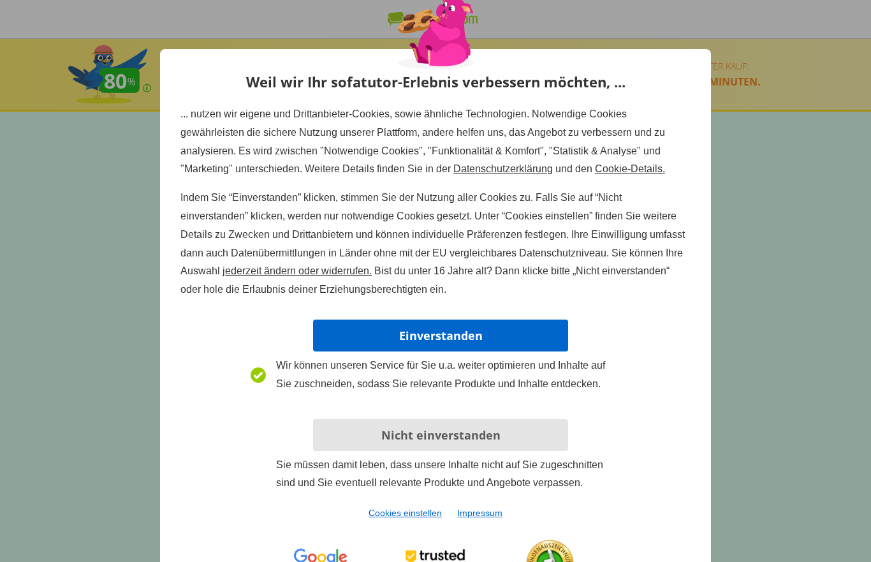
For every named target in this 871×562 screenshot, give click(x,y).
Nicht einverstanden (441, 435)
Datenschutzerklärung (503, 168)
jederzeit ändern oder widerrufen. (297, 270)
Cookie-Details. (630, 168)
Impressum (479, 513)
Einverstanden (441, 335)
